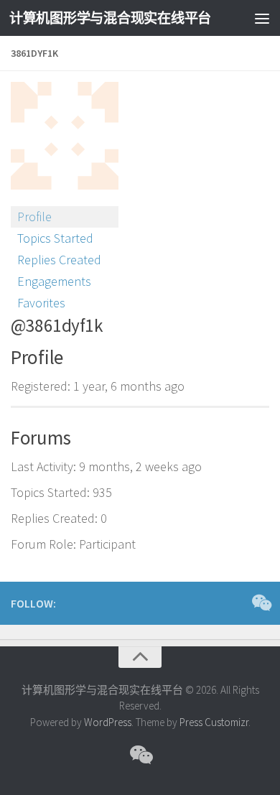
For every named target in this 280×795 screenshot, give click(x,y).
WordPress (107, 722)
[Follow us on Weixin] (260, 602)
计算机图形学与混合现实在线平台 (110, 18)
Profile (34, 216)
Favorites (41, 302)
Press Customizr (213, 722)
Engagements (54, 281)
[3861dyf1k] (64, 199)
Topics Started (55, 238)
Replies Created (59, 259)
